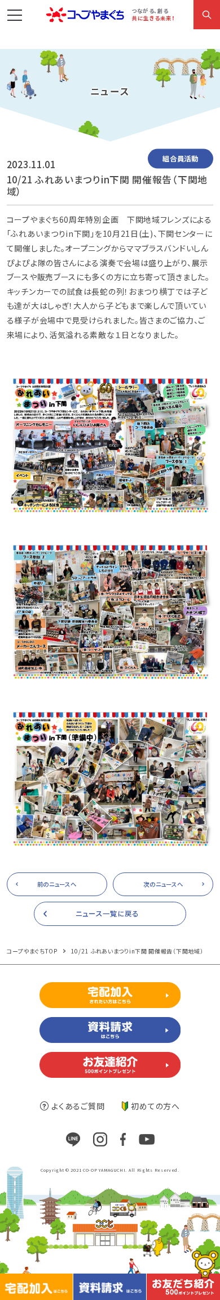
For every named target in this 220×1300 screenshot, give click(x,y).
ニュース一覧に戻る (107, 913)
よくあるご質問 (77, 1106)
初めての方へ (155, 1106)
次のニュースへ (163, 884)
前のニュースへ (57, 884)
